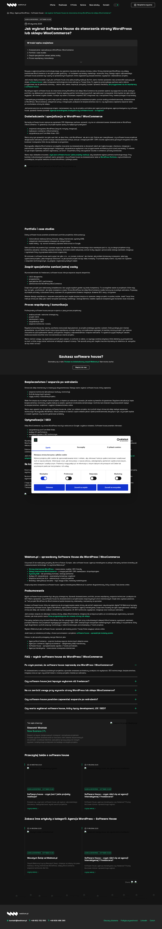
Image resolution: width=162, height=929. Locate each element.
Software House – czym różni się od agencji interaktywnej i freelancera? (106, 795)
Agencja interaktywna (37, 648)
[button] (52, 5)
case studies (46, 229)
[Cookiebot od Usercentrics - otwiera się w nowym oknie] (118, 440)
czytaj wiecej (32, 808)
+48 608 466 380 (56, 920)
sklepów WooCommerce (43, 146)
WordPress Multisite (109, 157)
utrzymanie (112, 292)
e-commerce (101, 151)
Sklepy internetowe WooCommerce (43, 571)
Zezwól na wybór (81, 487)
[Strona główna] (8, 13)
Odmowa (49, 487)
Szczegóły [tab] (81, 447)
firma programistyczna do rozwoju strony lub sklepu (69, 616)
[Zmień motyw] (116, 5)
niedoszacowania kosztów (34, 335)
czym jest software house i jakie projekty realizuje (69, 155)
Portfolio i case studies (37, 53)
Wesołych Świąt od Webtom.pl (42, 858)
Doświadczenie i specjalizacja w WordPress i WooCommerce (51, 50)
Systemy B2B (34, 574)
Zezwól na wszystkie (113, 487)
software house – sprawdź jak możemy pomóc (94, 633)
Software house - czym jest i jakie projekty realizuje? (48, 795)
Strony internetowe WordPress (41, 569)
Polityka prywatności (129, 920)
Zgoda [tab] (48, 447)
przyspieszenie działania (74, 292)
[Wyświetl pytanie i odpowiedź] (135, 665)
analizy (78, 330)
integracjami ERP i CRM (89, 140)
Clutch (152, 920)
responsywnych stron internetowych (97, 599)
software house (35, 82)
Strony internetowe (105, 71)
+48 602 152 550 (37, 920)
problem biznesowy (104, 256)
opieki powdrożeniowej (98, 412)
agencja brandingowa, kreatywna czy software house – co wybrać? (77, 111)
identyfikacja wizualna (45, 581)
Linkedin (143, 920)
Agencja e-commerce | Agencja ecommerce (44, 644)
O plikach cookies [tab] (114, 447)
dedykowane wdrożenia (33, 140)
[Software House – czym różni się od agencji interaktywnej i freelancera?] (109, 776)
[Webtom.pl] (16, 5)
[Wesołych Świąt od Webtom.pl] (52, 840)
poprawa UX (59, 292)
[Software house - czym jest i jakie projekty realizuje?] (52, 776)
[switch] (68, 478)
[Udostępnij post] (132, 882)
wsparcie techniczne (36, 324)
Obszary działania (111, 920)
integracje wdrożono (52, 259)
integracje (87, 292)
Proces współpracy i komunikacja (41, 58)
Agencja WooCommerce (38, 641)
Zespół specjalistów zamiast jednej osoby (44, 55)
